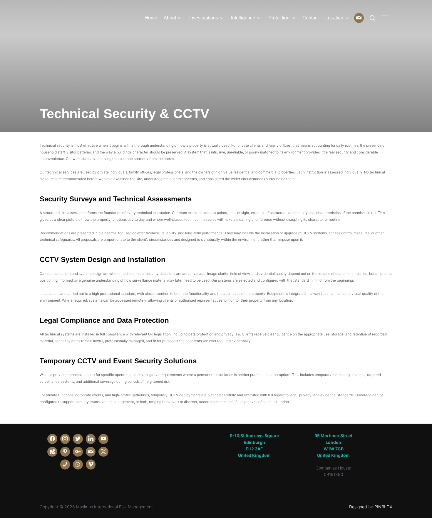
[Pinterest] (65, 451)
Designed (358, 506)
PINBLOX (383, 506)
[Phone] (65, 464)
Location (334, 17)
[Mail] (359, 17)
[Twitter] (77, 438)
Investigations (203, 17)
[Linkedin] (90, 438)
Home (151, 17)
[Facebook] (52, 438)
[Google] (77, 451)
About (170, 17)
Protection (278, 17)
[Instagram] (65, 438)
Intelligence (243, 17)
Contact (310, 17)
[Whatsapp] (77, 464)
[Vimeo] (90, 464)
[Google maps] (52, 451)
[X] (103, 451)
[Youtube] (103, 438)
